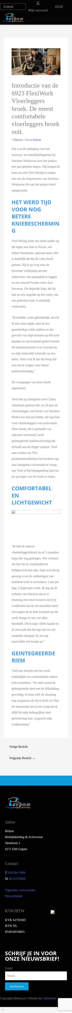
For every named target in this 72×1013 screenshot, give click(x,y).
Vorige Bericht (18, 746)
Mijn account (38, 10)
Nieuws (18, 139)
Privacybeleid (13, 896)
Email (8, 968)
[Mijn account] (38, 3)
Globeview (50, 998)
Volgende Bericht (22, 758)
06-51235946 (17, 878)
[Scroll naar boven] (36, 1010)
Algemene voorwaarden (20, 890)
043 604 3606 (16, 872)
